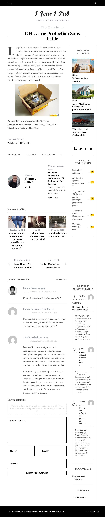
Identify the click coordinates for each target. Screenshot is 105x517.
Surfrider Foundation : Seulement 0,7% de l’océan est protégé (56, 178)
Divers (75, 74)
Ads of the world (79, 497)
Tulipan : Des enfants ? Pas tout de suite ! (37, 236)
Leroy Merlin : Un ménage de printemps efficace (81, 106)
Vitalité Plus (77, 479)
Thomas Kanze (30, 180)
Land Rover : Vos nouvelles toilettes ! (23, 264)
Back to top (90, 512)
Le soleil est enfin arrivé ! (77, 171)
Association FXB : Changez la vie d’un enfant (78, 214)
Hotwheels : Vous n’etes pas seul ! (58, 235)
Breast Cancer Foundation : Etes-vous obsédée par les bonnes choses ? (16, 241)
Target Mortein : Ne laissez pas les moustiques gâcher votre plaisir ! (78, 198)
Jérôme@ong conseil (34, 288)
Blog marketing (78, 475)
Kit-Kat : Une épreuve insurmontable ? (78, 182)
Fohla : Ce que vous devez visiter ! (50, 264)
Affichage (12, 142)
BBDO (21, 142)
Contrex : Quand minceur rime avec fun (82, 358)
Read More (53, 197)
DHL (28, 142)
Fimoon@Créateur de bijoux (38, 309)
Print (43, 27)
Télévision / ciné (80, 128)
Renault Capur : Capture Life (80, 133)
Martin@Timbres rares (35, 337)
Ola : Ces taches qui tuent (76, 226)
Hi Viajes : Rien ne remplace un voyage (80, 308)
